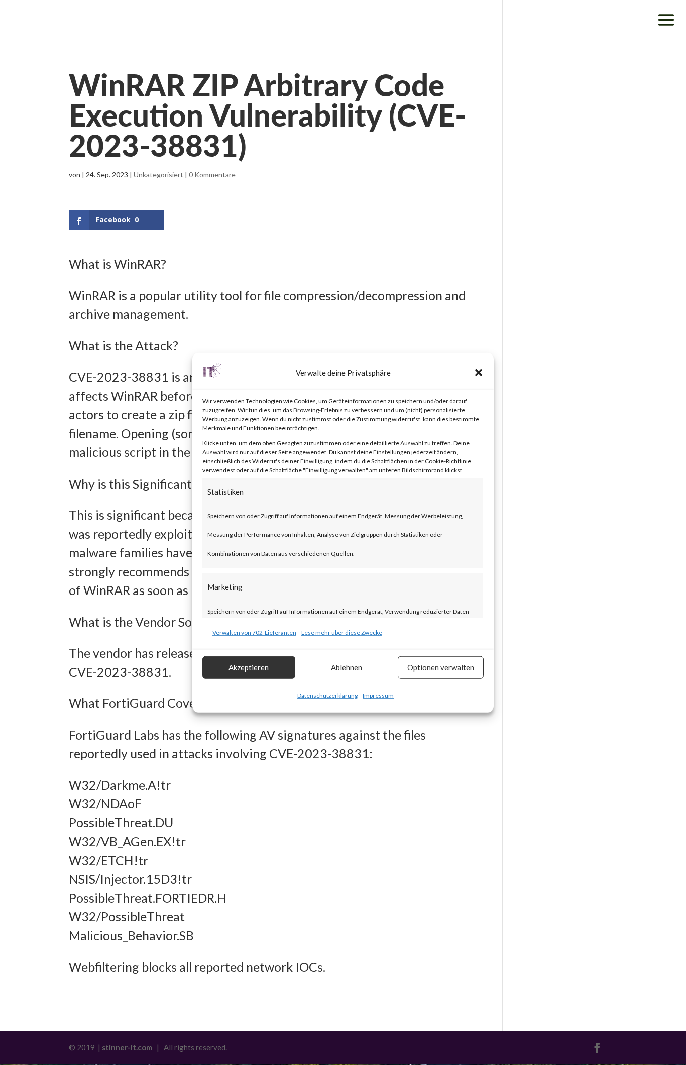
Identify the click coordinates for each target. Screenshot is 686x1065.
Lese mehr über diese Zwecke (341, 632)
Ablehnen (346, 667)
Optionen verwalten (440, 667)
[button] (479, 373)
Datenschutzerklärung (327, 695)
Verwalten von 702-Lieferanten (254, 632)
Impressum (378, 695)
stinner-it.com (127, 1047)
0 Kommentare (212, 174)
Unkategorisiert (158, 174)
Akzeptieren (248, 667)
